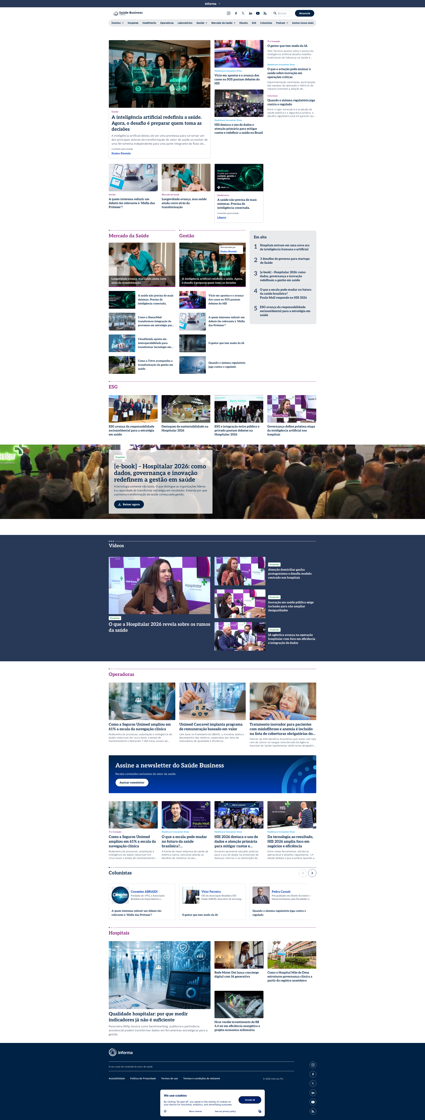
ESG (254, 22)
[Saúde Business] (128, 13)
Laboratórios (185, 22)
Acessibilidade (117, 1078)
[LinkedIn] (250, 13)
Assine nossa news (303, 22)
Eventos (116, 22)
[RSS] (265, 13)
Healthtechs (149, 22)
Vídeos (116, 546)
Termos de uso (169, 1078)
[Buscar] (275, 13)
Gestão (200, 22)
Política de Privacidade (143, 1078)
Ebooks (243, 22)
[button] (303, 873)
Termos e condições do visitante (201, 1078)
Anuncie (304, 13)
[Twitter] (243, 13)
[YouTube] (258, 13)
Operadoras (167, 22)
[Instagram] (228, 13)
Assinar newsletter (132, 782)
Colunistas (266, 22)
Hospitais (133, 22)
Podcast (280, 22)
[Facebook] (236, 13)
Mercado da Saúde (221, 22)
